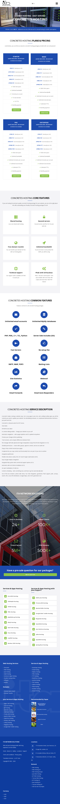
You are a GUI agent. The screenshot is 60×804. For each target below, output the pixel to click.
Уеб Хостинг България (38, 786)
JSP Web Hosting (36, 776)
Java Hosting (7, 672)
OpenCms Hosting (8, 718)
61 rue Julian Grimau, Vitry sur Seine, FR (45, 753)
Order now (16, 110)
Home (4, 751)
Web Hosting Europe (37, 771)
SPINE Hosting (11, 606)
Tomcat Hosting (8, 705)
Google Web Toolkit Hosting (44, 613)
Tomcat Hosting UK (37, 784)
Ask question (31, 574)
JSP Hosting (7, 707)
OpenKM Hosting (41, 639)
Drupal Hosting (36, 691)
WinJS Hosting (11, 622)
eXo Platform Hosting (42, 629)
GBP (5, 796)
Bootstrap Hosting (37, 667)
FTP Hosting (35, 676)
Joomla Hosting (36, 680)
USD (5, 794)
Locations (19, 751)
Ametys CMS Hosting (9, 720)
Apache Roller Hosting (42, 608)
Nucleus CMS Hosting (13, 643)
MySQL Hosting (36, 672)
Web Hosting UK (36, 769)
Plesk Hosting (35, 686)
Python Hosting (36, 684)
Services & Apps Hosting (10, 676)
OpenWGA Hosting (41, 624)
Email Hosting (35, 669)
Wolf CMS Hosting (12, 627)
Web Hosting (7, 669)
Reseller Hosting (36, 688)
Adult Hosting (7, 674)
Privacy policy (18, 754)
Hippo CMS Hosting (9, 703)
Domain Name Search (9, 691)
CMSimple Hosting (13, 601)
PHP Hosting (35, 682)
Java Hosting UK (36, 782)
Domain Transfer (8, 693)
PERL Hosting (11, 612)
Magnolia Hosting (41, 618)
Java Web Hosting (36, 774)
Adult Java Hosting (41, 598)
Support (25, 751)
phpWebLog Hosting (13, 617)
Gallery (14, 751)
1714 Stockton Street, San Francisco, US (46, 745)
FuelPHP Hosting (12, 638)
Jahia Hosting (40, 634)
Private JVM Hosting (42, 603)
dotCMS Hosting (8, 710)
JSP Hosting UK (36, 780)
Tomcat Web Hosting (37, 778)
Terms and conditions (8, 754)
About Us (9, 751)
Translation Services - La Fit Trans (11, 758)
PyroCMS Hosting (12, 596)
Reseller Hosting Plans (9, 678)
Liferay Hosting (8, 722)
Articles (6, 682)
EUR (5, 798)
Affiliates (6, 680)
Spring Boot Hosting (42, 645)
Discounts (6, 667)
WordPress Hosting (37, 678)
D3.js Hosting (11, 633)
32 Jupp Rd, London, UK (42, 749)
